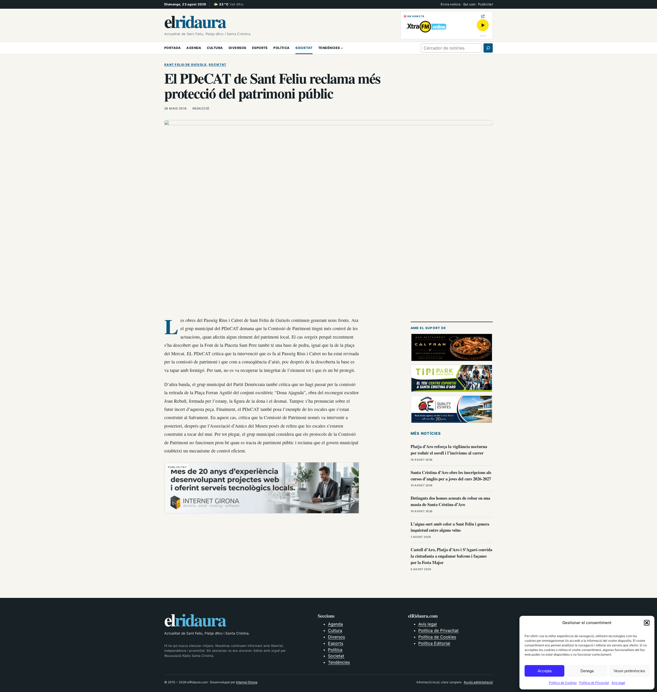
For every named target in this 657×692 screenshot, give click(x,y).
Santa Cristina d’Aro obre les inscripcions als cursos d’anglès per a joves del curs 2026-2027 (451, 475)
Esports (335, 643)
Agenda (335, 624)
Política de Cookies (563, 683)
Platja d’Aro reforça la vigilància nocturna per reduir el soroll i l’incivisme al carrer (449, 449)
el (194, 21)
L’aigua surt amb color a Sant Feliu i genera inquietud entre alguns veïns (450, 527)
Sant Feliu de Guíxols (185, 64)
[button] (646, 622)
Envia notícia (450, 4)
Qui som (469, 4)
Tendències (339, 662)
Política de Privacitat (594, 683)
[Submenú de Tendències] (342, 48)
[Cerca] (488, 48)
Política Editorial (434, 643)
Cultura (335, 630)
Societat (217, 64)
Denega (587, 671)
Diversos (336, 636)
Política (335, 649)
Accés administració (478, 682)
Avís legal (618, 683)
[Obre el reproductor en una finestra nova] (483, 16)
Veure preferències (629, 671)
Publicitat (485, 4)
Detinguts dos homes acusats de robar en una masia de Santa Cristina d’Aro (450, 501)
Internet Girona (246, 682)
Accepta (545, 671)
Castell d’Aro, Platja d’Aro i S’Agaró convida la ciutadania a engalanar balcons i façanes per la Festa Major (451, 556)
